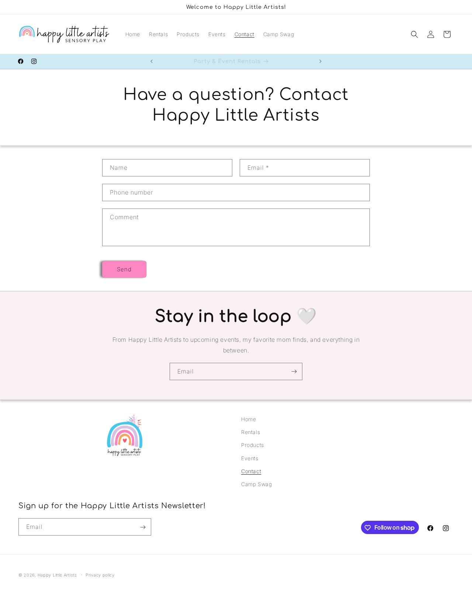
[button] (414, 34)
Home (248, 419)
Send (124, 268)
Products (252, 445)
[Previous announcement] (151, 61)
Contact (251, 471)
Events (249, 458)
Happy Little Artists (57, 575)
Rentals (250, 432)
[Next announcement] (320, 61)
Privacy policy (100, 574)
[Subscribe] (294, 371)
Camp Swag (256, 484)
